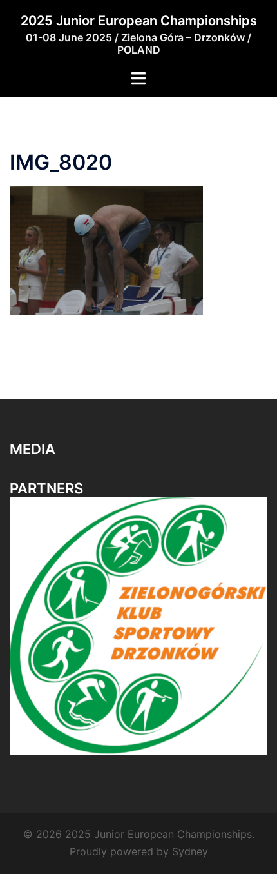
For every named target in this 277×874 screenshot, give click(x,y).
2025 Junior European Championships (139, 20)
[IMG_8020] (106, 249)
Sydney (190, 851)
